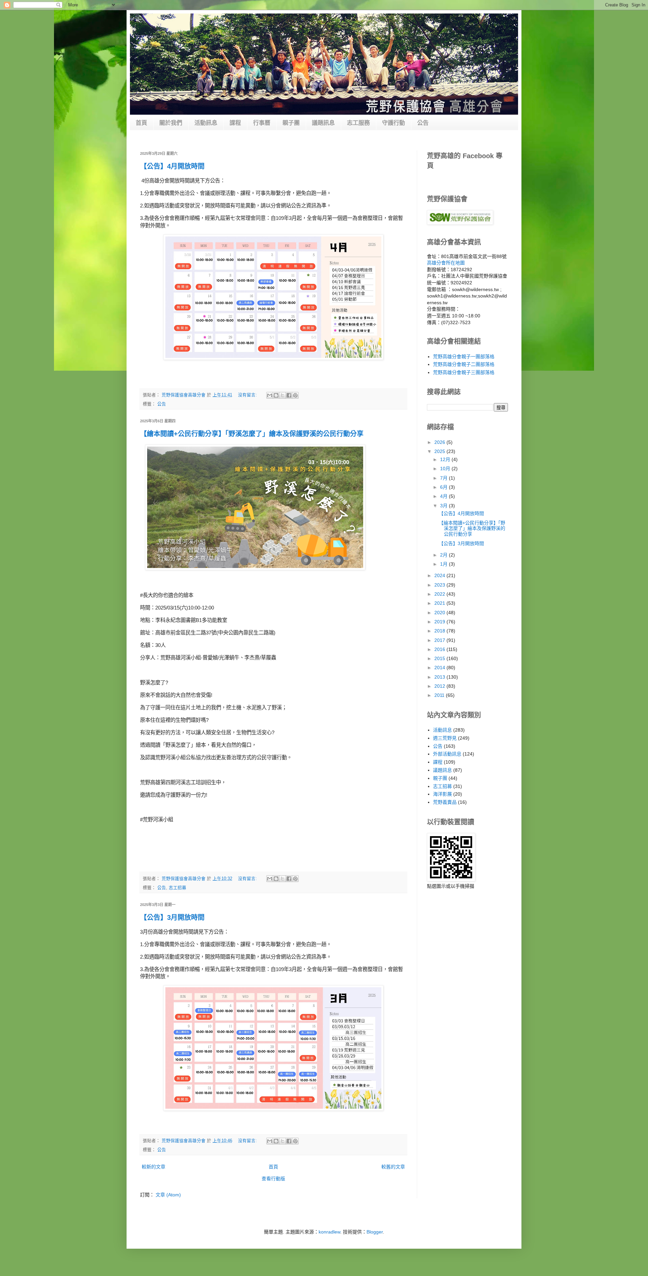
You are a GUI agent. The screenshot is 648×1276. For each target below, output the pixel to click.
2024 (440, 575)
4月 (444, 496)
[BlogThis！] (276, 395)
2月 (444, 555)
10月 (446, 468)
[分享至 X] (282, 395)
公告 (423, 123)
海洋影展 (442, 794)
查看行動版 (273, 1178)
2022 (440, 594)
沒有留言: (248, 395)
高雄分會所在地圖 (446, 262)
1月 (444, 564)
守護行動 (393, 123)
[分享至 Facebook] (289, 395)
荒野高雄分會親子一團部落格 (463, 356)
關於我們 (170, 123)
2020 (440, 612)
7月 (444, 478)
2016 (440, 649)
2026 (440, 442)
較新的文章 (153, 1166)
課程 (235, 123)
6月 (444, 487)
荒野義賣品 (445, 802)
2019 (440, 621)
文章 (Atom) (168, 1194)
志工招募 (177, 887)
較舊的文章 (393, 1166)
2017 (440, 640)
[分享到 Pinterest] (295, 395)
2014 (440, 667)
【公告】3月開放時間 (172, 917)
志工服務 (358, 123)
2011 (440, 695)
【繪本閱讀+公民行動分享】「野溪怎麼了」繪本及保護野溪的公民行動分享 (251, 433)
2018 (440, 630)
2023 (440, 585)
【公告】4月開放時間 (172, 166)
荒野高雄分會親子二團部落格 (463, 364)
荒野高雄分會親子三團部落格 (463, 372)
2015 (440, 658)
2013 (440, 677)
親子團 (291, 123)
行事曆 (261, 123)
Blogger (375, 1232)
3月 (444, 505)
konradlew (329, 1232)
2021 (440, 603)
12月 (446, 459)
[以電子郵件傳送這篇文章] (269, 395)
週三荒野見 (445, 738)
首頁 (141, 123)
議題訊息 (323, 123)
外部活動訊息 (447, 754)
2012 (440, 686)
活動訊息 (205, 123)
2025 (440, 451)
